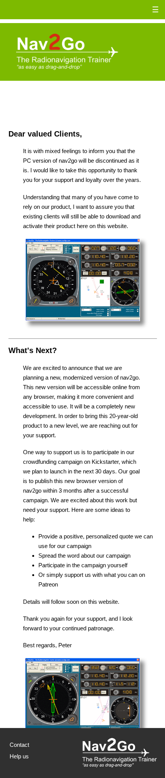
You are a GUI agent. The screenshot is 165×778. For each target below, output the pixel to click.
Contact (19, 744)
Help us (19, 756)
